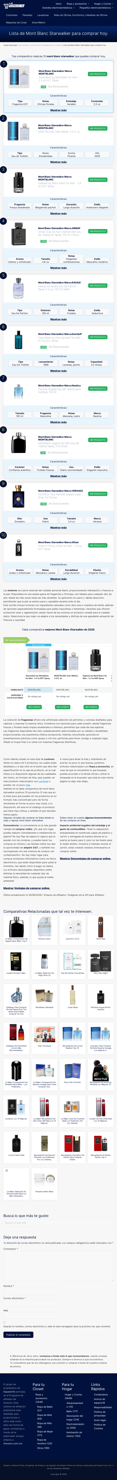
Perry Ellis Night (101, 973)
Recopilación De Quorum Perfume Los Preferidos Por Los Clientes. (44, 1157)
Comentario (10, 1248)
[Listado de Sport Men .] (16, 961)
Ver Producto (98, 128)
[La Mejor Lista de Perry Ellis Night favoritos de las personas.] (100, 961)
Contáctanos (101, 1394)
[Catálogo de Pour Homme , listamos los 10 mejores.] (16, 1107)
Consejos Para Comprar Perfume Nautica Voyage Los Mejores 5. (100, 1048)
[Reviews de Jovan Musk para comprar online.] (72, 995)
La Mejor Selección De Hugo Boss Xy (44, 974)
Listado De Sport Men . (16, 973)
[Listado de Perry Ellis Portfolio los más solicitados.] (72, 1070)
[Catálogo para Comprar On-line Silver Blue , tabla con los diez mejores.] (100, 927)
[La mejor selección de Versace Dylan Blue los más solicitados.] (16, 1180)
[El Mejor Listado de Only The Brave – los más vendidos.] (44, 1034)
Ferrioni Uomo (44, 939)
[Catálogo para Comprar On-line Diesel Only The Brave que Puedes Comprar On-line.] (16, 995)
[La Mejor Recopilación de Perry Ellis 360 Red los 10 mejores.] (44, 1107)
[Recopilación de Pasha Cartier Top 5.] (100, 1143)
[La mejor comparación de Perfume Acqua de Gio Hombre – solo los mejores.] (100, 995)
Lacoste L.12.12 (72, 939)
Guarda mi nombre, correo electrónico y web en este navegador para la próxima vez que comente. (57, 1326)
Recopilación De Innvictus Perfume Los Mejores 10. (101, 1083)
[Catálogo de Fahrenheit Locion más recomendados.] (16, 1034)
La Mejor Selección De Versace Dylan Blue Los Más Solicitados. (16, 1194)
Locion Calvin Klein (16, 1155)
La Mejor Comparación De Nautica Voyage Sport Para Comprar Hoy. (44, 1084)
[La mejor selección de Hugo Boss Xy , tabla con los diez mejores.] (44, 961)
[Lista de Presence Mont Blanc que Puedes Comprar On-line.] (44, 1180)
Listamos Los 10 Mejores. (16, 1119)
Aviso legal (100, 1420)
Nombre (8, 1286)
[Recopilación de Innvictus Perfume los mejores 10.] (100, 1070)
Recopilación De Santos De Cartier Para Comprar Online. (72, 1157)
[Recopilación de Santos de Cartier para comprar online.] (72, 1143)
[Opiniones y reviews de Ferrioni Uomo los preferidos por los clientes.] (44, 927)
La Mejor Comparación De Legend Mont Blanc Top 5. (16, 940)
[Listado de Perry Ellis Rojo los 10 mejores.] (100, 1107)
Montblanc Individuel (44, 1007)
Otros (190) (43, 1448)
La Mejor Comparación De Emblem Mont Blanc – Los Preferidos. (16, 1084)
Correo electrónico (14, 1298)
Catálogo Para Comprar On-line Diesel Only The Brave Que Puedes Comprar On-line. (16, 1010)
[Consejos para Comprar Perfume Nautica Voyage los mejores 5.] (100, 1034)
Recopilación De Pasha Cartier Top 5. (100, 1156)
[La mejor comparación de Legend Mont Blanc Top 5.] (16, 927)
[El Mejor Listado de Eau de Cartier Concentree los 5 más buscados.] (72, 961)
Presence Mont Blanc (45, 1192)
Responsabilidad (103, 1407)
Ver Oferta (34, 707)
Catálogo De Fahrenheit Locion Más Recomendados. (16, 1048)
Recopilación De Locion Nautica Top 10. (73, 1047)
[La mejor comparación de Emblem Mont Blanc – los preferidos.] (16, 1070)
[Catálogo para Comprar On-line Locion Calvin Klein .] (16, 1143)
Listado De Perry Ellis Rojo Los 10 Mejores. (100, 1120)
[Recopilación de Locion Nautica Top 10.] (72, 1034)
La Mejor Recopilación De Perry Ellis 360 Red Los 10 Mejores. (44, 1121)
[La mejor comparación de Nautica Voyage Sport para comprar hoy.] (44, 1070)
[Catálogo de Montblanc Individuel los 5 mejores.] (44, 995)
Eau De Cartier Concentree (72, 973)
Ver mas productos (15, 640)
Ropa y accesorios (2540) (41, 1398)
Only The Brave (44, 1046)
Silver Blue (100, 939)
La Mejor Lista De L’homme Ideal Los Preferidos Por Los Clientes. (72, 1121)
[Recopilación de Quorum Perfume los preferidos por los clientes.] (44, 1143)
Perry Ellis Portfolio (72, 1082)
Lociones (43, 781)
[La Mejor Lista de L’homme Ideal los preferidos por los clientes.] (72, 1107)
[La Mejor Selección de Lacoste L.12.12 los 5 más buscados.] (72, 927)
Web (5, 1310)
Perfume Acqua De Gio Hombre (100, 1008)
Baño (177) (72, 1411)
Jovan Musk (72, 1007)
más (28, 785)
